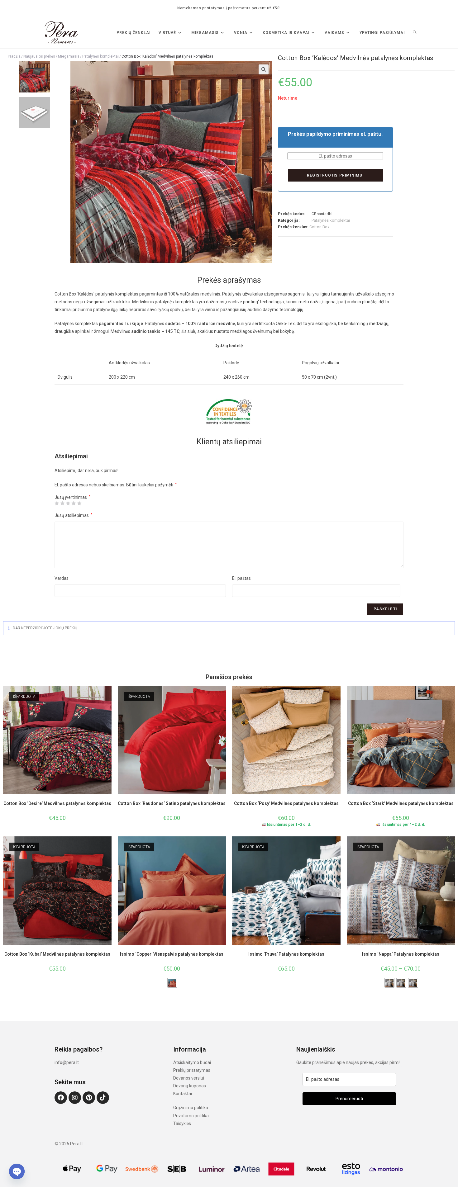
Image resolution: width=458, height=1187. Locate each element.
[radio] (172, 982)
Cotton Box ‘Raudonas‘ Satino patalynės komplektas (172, 803)
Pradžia (14, 56)
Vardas (62, 578)
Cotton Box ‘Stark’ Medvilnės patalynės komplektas (401, 803)
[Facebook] (61, 1097)
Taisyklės (182, 1123)
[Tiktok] (103, 1097)
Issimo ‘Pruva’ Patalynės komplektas (286, 954)
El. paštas (241, 578)
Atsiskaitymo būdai (192, 1062)
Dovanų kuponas (189, 1085)
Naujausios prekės (39, 56)
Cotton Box (319, 227)
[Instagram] (75, 1097)
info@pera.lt (67, 1062)
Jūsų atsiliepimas (73, 515)
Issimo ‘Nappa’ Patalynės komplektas (400, 954)
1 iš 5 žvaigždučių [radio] (57, 503)
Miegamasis (68, 56)
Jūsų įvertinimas (72, 497)
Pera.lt (76, 1143)
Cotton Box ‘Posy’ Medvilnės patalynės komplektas (286, 803)
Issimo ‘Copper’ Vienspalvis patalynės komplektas (171, 954)
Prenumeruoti (349, 1098)
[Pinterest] (89, 1097)
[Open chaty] (17, 1171)
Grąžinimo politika (190, 1107)
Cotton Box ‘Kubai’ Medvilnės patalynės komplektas (57, 954)
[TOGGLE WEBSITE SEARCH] (415, 32)
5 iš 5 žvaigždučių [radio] (79, 503)
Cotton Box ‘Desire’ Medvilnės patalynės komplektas (57, 803)
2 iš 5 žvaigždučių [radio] (62, 503)
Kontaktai (182, 1093)
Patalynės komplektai (100, 56)
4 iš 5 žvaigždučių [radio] (73, 503)
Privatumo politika (191, 1115)
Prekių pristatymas (191, 1070)
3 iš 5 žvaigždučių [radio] (68, 503)
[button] (264, 69)
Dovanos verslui (188, 1078)
